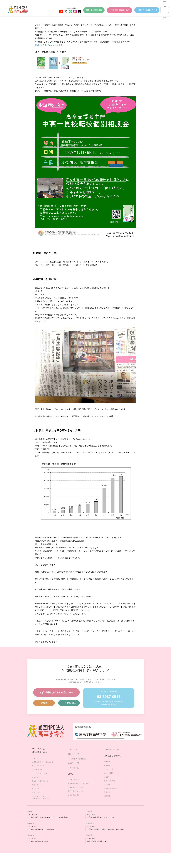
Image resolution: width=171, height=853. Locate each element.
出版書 (106, 777)
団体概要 (107, 762)
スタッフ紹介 (108, 773)
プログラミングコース (39, 773)
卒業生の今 (36, 792)
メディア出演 (108, 769)
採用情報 (107, 796)
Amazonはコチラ (55, 45)
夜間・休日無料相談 (94, 10)
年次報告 (107, 765)
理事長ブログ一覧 (74, 780)
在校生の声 (36, 789)
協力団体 (107, 784)
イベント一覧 (73, 768)
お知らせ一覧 (73, 763)
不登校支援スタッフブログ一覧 (78, 783)
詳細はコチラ (40, 45)
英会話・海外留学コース (40, 781)
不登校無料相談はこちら (119, 10)
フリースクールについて (40, 758)
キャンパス (72, 750)
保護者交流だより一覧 (75, 787)
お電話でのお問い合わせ (147, 10)
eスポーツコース (37, 769)
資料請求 (44, 703)
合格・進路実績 (109, 781)
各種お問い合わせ (111, 750)
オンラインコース (38, 766)
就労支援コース (37, 777)
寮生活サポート (37, 785)
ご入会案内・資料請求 (77, 759)
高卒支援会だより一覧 (75, 791)
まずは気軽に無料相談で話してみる (56, 692)
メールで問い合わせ (69, 703)
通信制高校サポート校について (42, 762)
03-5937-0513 (109, 697)
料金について (73, 754)
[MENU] (165, 10)
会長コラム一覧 (73, 795)
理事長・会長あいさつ (111, 788)
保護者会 (107, 792)
